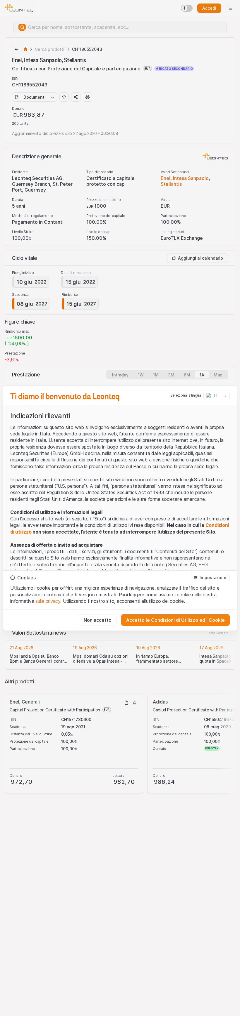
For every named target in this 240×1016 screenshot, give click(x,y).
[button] (210, 577)
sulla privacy (47, 601)
